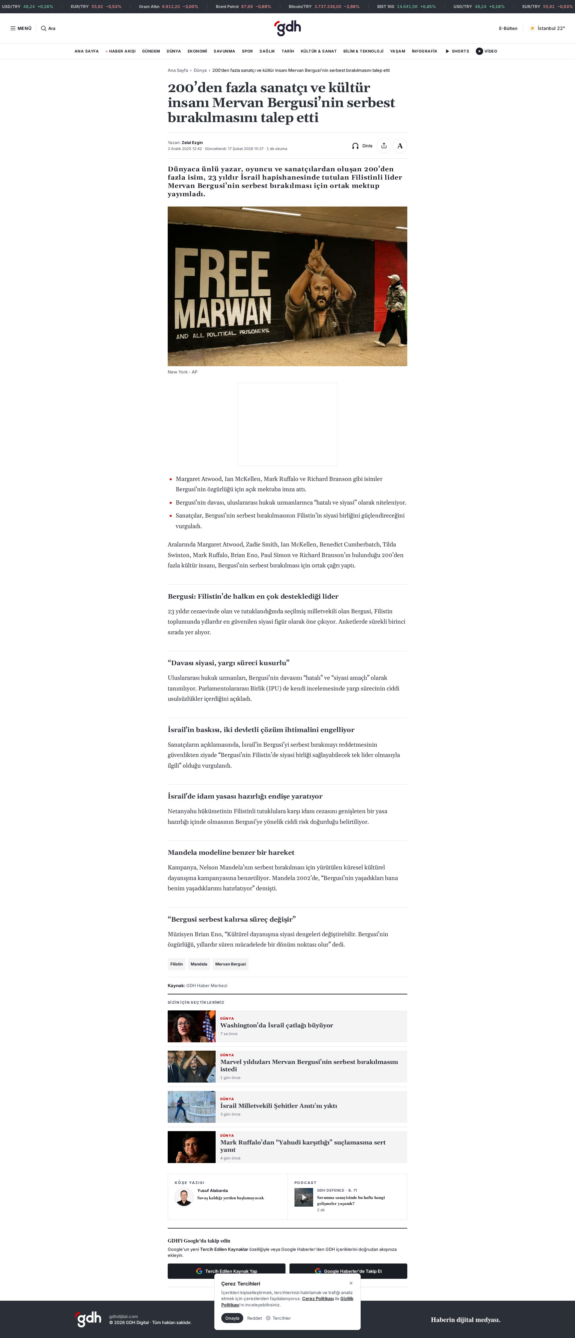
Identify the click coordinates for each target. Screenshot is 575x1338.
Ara (51, 28)
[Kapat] (351, 1283)
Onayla (232, 1318)
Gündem (151, 51)
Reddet (254, 1318)
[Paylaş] (384, 145)
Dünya (174, 51)
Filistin (176, 964)
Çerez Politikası (318, 1298)
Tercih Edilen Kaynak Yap (231, 1271)
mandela (199, 964)
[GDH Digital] (287, 28)
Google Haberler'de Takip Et (353, 1271)
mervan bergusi (230, 964)
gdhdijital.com (123, 1316)
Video (490, 51)
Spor (247, 51)
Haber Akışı (120, 52)
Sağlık (267, 51)
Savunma (224, 51)
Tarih (288, 51)
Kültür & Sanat (319, 51)
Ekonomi (197, 51)
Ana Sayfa (87, 51)
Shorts (461, 51)
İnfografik (425, 51)
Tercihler (282, 1318)
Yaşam (397, 51)
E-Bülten (508, 28)
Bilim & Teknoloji (363, 51)
